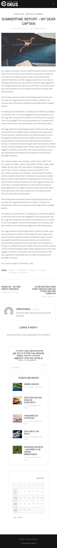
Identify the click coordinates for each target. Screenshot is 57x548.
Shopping (23, 270)
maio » (20, 517)
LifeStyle (19, 14)
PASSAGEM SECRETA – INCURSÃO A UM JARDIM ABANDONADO (33, 451)
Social (34, 270)
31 (29, 509)
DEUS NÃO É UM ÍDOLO (31, 432)
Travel (43, 270)
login (25, 335)
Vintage (23, 272)
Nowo (34, 543)
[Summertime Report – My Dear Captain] (28, 49)
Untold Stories (34, 14)
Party (12, 270)
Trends (13, 272)
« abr (15, 517)
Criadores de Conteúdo (31, 416)
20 (42, 497)
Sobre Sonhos (31, 384)
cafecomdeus (40, 28)
